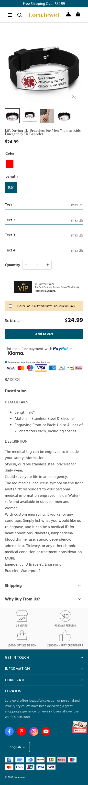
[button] (10, 15)
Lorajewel (19, 777)
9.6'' (11, 187)
